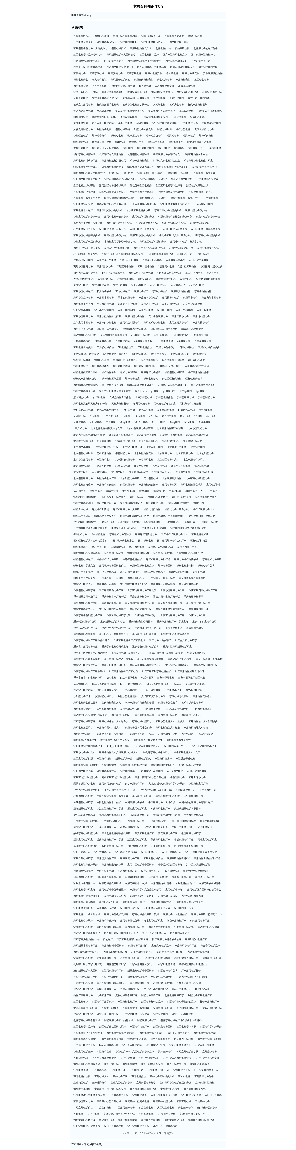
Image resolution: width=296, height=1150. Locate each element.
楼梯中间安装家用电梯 (123, 85)
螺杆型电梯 (164, 148)
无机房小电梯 (146, 409)
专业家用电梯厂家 (193, 796)
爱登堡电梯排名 (164, 397)
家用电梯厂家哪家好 (192, 895)
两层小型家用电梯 (83, 266)
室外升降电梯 (99, 1082)
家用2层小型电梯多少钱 (109, 210)
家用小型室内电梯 (104, 310)
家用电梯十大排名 (106, 908)
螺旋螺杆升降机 (100, 509)
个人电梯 (94, 416)
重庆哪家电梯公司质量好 (115, 646)
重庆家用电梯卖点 (139, 596)
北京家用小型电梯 (125, 441)
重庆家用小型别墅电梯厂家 (87, 615)
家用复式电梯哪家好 (112, 92)
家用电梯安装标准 (202, 696)
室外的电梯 (93, 1113)
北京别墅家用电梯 (83, 478)
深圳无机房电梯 (141, 403)
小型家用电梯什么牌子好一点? (156, 789)
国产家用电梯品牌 (144, 715)
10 (156, 1133)
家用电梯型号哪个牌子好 (157, 908)
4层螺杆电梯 (80, 534)
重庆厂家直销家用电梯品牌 (156, 671)
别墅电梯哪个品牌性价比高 (87, 54)
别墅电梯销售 (164, 129)
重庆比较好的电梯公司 (180, 659)
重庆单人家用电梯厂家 (170, 603)
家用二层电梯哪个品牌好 (140, 864)
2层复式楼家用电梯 (83, 279)
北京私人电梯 (122, 465)
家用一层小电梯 (146, 266)
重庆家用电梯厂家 (142, 796)
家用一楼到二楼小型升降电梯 (150, 777)
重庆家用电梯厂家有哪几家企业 (166, 652)
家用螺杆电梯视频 (150, 372)
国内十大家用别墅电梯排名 (87, 67)
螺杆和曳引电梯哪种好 (85, 497)
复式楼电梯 (213, 272)
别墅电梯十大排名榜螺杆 (153, 528)
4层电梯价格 (183, 341)
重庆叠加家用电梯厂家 (206, 665)
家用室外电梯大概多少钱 (164, 1095)
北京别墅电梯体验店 (197, 434)
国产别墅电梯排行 (200, 60)
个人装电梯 (172, 73)
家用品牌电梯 (138, 285)
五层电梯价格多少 (83, 347)
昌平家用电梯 (159, 465)
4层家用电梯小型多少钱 (207, 235)
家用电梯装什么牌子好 (85, 864)
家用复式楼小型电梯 (154, 322)
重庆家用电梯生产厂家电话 (123, 671)
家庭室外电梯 (184, 1101)
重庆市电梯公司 (197, 615)
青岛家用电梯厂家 (83, 827)
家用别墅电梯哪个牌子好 (112, 185)
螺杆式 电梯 (117, 135)
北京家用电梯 (164, 453)
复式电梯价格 (197, 117)
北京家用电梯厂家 (204, 472)
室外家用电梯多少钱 (195, 1088)
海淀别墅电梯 (201, 465)
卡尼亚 (213, 490)
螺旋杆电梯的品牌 (83, 571)
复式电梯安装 (80, 123)
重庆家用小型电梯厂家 (198, 603)
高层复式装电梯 (186, 85)
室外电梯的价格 (81, 1076)
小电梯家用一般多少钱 (85, 254)
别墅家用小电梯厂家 (108, 1014)
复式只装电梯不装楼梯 (85, 92)
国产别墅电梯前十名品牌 (86, 60)
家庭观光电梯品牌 (161, 945)
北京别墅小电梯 (81, 447)
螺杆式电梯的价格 (181, 497)
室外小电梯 (184, 1076)
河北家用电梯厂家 (153, 920)
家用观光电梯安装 (120, 79)
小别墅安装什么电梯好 (163, 578)
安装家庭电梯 (97, 73)
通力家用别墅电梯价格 (210, 1039)
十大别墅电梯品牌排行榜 (166, 814)
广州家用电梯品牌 (83, 983)
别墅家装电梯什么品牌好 (136, 1014)
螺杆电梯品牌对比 (179, 571)
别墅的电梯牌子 (110, 1008)
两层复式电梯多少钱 (187, 92)
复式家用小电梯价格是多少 (129, 110)
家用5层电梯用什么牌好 (86, 951)
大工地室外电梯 (165, 1107)
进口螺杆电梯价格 (140, 335)
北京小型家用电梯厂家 (85, 1008)
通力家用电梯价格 (137, 1039)
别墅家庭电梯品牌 (163, 1026)
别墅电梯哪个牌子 (186, 1026)
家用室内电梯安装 (143, 79)
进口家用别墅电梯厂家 (109, 877)
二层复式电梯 (179, 117)
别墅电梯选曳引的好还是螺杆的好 (188, 528)
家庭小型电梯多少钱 (115, 235)
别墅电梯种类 (127, 771)
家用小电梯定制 (126, 310)
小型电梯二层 (184, 254)
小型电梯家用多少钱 (84, 229)
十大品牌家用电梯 (203, 204)
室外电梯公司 (118, 1070)
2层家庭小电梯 (166, 266)
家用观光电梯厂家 (106, 858)
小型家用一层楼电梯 (211, 266)
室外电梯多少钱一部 (184, 1070)
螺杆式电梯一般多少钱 (177, 509)
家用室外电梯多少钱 (138, 1126)
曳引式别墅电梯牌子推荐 (187, 808)
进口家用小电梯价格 (103, 123)
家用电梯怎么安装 (167, 702)
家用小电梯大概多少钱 (175, 229)
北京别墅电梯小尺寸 (168, 459)
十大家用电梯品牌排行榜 (143, 204)
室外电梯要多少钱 (118, 1095)
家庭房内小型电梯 (148, 297)
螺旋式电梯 (173, 135)
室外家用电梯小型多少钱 (143, 1088)
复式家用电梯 (80, 285)
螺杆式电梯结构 (121, 366)
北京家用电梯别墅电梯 (197, 478)
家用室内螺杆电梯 (187, 546)
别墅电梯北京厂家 (106, 478)
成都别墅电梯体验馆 (138, 154)
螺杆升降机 (199, 503)
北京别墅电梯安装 (143, 453)
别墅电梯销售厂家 (139, 1026)
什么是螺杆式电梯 (171, 378)
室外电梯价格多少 (200, 1064)
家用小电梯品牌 (202, 291)
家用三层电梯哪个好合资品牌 (201, 852)
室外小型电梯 (111, 1064)
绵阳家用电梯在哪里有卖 (166, 154)
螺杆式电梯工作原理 (173, 360)
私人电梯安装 (99, 79)
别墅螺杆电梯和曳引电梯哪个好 (90, 528)
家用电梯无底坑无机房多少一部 (90, 403)
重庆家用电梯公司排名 (114, 665)
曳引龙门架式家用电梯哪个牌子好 (166, 783)
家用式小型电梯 (149, 303)
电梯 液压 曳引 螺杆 (170, 366)
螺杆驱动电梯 (134, 135)
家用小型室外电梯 (83, 297)
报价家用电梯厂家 (209, 1001)
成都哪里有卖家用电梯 (111, 154)
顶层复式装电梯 (128, 117)
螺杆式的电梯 (206, 135)
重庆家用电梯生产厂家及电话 (129, 640)
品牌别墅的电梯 (105, 870)
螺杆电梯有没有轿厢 (112, 384)
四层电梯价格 (139, 353)
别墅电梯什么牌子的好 (121, 173)
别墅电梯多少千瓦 (150, 36)
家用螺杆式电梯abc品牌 (160, 546)
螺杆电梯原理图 (128, 372)
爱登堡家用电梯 (185, 397)
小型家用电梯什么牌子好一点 (120, 789)
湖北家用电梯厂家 (83, 927)
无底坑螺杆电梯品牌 (129, 522)
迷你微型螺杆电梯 (101, 141)
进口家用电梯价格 (195, 684)
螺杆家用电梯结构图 (199, 372)
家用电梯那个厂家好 (136, 883)
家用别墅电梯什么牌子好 (205, 166)
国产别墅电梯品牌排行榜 (120, 67)
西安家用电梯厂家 (167, 833)
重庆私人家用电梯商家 (85, 646)
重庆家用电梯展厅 (193, 596)
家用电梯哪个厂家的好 (142, 895)
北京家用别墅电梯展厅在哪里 (89, 434)
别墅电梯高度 (195, 36)
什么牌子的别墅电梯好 (184, 821)
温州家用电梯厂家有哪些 (110, 839)
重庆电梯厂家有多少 (145, 615)
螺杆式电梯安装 (156, 141)
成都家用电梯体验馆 (84, 154)
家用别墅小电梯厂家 (196, 939)
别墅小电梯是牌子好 (112, 976)
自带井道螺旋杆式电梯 (199, 141)
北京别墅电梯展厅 (146, 434)
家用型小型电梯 (105, 297)
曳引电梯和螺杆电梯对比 (202, 515)
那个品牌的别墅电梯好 (198, 864)
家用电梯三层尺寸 (83, 727)
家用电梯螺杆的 (199, 534)
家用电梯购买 (169, 484)
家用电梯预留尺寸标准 (168, 727)
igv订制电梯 (99, 397)
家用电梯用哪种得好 (162, 902)
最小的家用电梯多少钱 (138, 210)
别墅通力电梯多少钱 (84, 1045)
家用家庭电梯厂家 (130, 858)
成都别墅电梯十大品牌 (85, 970)
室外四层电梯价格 (204, 1076)
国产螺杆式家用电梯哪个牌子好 (121, 933)
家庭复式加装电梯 (137, 92)
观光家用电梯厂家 (83, 989)
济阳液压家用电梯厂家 (115, 951)
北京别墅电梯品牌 (130, 478)
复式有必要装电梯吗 (108, 104)
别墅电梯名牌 (80, 1001)
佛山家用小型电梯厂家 (156, 989)
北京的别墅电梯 (205, 453)
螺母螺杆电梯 (136, 141)
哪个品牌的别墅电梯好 (170, 864)
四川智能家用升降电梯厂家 (188, 846)
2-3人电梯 (189, 422)
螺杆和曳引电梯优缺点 (114, 497)
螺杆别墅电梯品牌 (83, 559)
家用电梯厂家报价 (137, 945)
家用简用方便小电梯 (110, 783)
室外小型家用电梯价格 (104, 1057)
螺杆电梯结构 (151, 378)
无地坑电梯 (79, 422)
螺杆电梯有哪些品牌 (84, 565)
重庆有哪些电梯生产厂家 (133, 584)
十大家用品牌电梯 (111, 821)
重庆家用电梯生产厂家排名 (118, 659)
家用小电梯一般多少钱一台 (144, 229)
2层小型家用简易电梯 (113, 272)
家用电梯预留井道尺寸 (179, 740)
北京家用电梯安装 (162, 472)
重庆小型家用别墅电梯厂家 (177, 646)
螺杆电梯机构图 (198, 540)
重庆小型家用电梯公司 (172, 590)
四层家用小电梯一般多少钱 (87, 222)
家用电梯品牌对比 (185, 883)
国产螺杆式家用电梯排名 (174, 534)
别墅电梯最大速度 (174, 36)
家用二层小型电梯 (106, 260)
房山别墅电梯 (151, 478)
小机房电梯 (129, 409)
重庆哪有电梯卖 (194, 627)
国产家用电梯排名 (121, 715)
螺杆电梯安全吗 (193, 378)
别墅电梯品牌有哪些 (84, 185)
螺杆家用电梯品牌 (113, 553)
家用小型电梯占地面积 (109, 316)
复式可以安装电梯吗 (192, 702)
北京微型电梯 (183, 472)
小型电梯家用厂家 (198, 783)
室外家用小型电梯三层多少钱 (175, 1082)
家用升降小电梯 (197, 777)
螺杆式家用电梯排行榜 (158, 559)
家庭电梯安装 (80, 85)
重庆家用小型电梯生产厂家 (139, 603)
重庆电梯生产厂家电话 (114, 596)
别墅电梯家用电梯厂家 (200, 995)
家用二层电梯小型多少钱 (167, 210)
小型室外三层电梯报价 (165, 1126)
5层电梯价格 (161, 335)
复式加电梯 (159, 104)
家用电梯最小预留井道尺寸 (148, 740)
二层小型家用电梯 (83, 260)
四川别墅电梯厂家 (137, 846)
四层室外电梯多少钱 (187, 1051)
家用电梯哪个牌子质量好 (112, 889)
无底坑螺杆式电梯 (204, 129)
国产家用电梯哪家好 (84, 721)
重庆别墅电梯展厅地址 (85, 603)
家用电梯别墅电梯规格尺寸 (87, 746)
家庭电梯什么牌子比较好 (170, 951)
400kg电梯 (139, 416)
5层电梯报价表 (126, 347)
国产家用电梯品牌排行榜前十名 (90, 715)
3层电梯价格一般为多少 (115, 353)
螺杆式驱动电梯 (154, 135)
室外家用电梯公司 (170, 1088)
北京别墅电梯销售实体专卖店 (106, 428)
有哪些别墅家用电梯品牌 (171, 191)
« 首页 (126, 1133)
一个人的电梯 (110, 416)
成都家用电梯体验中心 (196, 154)
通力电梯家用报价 (155, 1045)
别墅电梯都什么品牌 (152, 1001)
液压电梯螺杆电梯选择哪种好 (169, 515)
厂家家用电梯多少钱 (141, 964)
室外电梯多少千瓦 (208, 1070)
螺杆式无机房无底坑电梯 (105, 148)
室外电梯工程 (136, 1070)
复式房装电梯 (176, 104)
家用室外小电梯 (81, 310)
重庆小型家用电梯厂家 (168, 796)
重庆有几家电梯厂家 (186, 640)
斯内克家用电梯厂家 (112, 846)
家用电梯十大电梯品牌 (175, 914)
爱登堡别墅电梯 (206, 397)
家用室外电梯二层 (113, 1126)
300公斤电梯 (158, 422)
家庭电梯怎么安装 (179, 696)
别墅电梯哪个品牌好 (207, 179)
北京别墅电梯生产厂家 (106, 447)
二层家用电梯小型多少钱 (160, 254)
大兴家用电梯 (80, 472)
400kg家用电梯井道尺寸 (119, 746)
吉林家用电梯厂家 (130, 958)
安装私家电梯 (164, 79)
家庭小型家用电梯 (192, 303)
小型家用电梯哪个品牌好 (86, 789)
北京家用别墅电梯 (83, 441)
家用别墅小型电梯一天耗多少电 (90, 48)
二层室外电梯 (104, 1107)
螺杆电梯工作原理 (111, 378)
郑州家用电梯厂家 (160, 808)
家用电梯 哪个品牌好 (113, 945)
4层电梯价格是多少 (144, 341)
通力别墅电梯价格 (160, 1039)
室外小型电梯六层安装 (207, 1057)
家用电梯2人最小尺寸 (84, 740)
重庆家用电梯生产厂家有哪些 (89, 671)
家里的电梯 (199, 571)
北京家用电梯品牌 (138, 472)
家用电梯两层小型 (175, 260)
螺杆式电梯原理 (81, 360)
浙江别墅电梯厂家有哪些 (110, 808)
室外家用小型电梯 (204, 1082)
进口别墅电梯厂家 (83, 877)
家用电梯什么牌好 (106, 920)
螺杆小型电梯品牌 (106, 571)
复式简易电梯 (104, 110)
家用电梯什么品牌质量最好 (121, 1032)
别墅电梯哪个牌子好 (211, 1026)
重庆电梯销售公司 (198, 609)
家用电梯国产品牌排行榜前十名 (204, 889)
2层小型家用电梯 (187, 266)
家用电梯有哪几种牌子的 (190, 902)
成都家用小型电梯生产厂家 (198, 160)
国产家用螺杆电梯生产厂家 (171, 540)
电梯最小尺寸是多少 (84, 578)
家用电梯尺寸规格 (167, 733)
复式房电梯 (186, 279)
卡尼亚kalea (175, 490)
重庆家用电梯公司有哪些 (112, 609)
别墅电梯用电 (101, 36)
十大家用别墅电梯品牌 (85, 821)
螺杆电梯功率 (80, 366)
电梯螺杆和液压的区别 (123, 528)
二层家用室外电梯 (125, 1107)
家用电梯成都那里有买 (114, 160)
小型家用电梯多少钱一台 (86, 216)
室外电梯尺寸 (101, 1076)
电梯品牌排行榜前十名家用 (111, 204)
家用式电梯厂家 (102, 852)
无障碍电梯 (204, 422)
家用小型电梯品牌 (83, 291)
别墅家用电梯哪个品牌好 (169, 185)
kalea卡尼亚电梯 (128, 677)
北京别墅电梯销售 (83, 453)
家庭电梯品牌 (159, 291)
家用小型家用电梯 (83, 316)
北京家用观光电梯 (171, 478)
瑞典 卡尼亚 (96, 490)
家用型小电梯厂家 (181, 877)
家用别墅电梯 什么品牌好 (153, 198)
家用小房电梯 (204, 310)
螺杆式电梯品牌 (206, 565)
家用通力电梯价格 (132, 1045)
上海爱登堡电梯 (143, 397)
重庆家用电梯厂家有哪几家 (174, 634)
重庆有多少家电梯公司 (204, 621)
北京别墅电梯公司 (192, 441)
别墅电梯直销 (122, 129)
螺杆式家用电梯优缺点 (85, 378)
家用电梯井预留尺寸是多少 (114, 740)
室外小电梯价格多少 (180, 1045)
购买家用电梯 (127, 484)
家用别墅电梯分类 (83, 771)
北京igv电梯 (185, 391)
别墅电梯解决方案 (106, 771)
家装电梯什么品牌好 (110, 883)
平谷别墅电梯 (122, 453)
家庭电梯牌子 (178, 285)
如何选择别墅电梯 (83, 129)
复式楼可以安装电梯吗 (153, 696)
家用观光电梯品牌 (180, 291)
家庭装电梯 (79, 73)
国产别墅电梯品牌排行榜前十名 (144, 60)
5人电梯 (126, 416)
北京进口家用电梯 (125, 459)
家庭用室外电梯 (213, 1095)
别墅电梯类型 (104, 758)
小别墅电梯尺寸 (81, 696)
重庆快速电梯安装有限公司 (170, 609)
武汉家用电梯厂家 (144, 833)
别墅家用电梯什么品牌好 (153, 179)
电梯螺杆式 (189, 522)
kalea (203, 490)
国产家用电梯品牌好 (208, 927)
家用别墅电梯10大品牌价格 (121, 54)
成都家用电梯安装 (139, 160)
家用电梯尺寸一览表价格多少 (197, 733)
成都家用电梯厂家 (212, 958)
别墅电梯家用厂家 (174, 995)
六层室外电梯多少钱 (84, 1120)
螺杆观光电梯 (80, 141)
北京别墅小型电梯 (148, 441)
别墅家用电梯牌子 (146, 1020)
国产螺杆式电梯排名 (123, 540)
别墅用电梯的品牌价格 (206, 48)
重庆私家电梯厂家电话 (119, 615)
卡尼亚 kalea (128, 490)
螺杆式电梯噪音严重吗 (203, 384)
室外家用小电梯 (81, 1088)
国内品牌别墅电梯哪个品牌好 (120, 198)
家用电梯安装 (183, 79)
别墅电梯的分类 (123, 758)
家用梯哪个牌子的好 (126, 852)
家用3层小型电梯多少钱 (116, 247)
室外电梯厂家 (120, 1076)
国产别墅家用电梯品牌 (175, 54)
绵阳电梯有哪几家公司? (140, 166)
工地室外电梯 (202, 1101)
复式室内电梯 (120, 285)
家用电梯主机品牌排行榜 (207, 858)
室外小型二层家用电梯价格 (176, 1057)
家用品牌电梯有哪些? (178, 858)
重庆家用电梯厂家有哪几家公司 (128, 652)
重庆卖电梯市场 (173, 627)
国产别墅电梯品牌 (208, 67)
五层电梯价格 (122, 341)
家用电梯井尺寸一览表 (142, 733)
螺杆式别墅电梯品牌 (154, 571)
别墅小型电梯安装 (137, 578)
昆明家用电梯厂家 (158, 877)
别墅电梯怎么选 (189, 123)
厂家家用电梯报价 (191, 970)
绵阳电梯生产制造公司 (85, 166)
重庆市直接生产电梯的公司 (87, 677)
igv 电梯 (200, 391)
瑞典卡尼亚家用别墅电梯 (191, 677)
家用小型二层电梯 (198, 260)
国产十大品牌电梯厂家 (154, 933)
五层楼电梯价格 (202, 341)
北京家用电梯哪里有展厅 (170, 428)
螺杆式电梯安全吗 (83, 503)
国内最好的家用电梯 (159, 927)
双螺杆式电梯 (80, 148)
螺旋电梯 (179, 148)
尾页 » (170, 1133)
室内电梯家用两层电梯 (151, 771)
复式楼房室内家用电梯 (208, 279)
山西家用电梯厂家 (134, 821)
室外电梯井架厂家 (176, 1064)
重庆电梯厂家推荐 (106, 584)
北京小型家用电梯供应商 (139, 428)
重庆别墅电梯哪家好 (84, 590)
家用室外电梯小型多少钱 (86, 1126)
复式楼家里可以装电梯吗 (161, 110)
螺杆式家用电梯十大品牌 (126, 509)
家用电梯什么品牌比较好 (145, 914)
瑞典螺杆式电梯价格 (192, 328)
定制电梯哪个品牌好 (126, 995)
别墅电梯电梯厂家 (127, 1001)
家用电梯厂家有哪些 (84, 902)
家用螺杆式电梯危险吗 (85, 384)
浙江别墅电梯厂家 (83, 808)
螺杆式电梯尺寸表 (106, 503)
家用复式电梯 (145, 279)
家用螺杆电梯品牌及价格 (112, 565)
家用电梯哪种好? (174, 889)
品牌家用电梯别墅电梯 (85, 833)
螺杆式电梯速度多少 (105, 515)
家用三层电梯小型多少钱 (153, 241)
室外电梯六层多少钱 (152, 1064)
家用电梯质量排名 (83, 908)
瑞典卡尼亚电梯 (165, 677)
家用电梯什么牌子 (130, 920)
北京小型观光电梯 (197, 428)
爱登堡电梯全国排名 (120, 397)
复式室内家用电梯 (83, 104)
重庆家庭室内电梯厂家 (111, 590)
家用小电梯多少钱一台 (181, 247)
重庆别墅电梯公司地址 (112, 621)
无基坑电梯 (79, 416)
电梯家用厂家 (104, 995)
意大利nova (141, 391)
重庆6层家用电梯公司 (84, 621)
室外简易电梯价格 (146, 1082)
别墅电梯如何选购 (143, 129)
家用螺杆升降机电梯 (146, 534)
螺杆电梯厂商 (99, 546)
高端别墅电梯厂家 (181, 989)
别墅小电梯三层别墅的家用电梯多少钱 (122, 254)
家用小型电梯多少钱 (196, 210)
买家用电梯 (79, 490)
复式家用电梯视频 (197, 104)
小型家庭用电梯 (105, 303)
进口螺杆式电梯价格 (108, 328)
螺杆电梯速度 (132, 378)
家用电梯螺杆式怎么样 (197, 366)
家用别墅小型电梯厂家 (85, 945)
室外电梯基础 (99, 1070)
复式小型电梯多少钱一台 (136, 104)
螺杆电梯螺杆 (80, 546)
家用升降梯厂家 (81, 852)
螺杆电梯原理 (101, 360)
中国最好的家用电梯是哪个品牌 (196, 802)
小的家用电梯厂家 (185, 789)
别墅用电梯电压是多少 (153, 42)
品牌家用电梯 (196, 285)
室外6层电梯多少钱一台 (192, 1113)
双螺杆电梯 (108, 522)
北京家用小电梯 (154, 447)
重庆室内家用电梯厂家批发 (141, 590)
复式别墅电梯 (105, 279)
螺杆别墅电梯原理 (174, 372)
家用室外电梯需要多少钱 (201, 1120)
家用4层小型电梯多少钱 (119, 222)
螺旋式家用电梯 (152, 522)
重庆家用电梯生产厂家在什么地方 (91, 640)
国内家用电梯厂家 (134, 927)
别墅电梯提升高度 (179, 42)
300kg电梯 (174, 422)
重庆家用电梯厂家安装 (144, 634)
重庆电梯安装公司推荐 (141, 621)
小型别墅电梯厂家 (83, 796)
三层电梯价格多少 (165, 347)
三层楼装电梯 (201, 79)
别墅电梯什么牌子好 (204, 173)
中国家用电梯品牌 (134, 802)
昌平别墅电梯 (118, 472)
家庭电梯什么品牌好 (198, 951)
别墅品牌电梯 (160, 1014)
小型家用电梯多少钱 (147, 222)
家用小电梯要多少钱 (208, 247)
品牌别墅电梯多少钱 (183, 827)
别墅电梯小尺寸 (173, 690)
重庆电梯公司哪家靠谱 (163, 584)
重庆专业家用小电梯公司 (145, 646)
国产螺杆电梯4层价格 (84, 335)
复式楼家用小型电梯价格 (136, 98)
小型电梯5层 (202, 254)
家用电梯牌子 (141, 291)
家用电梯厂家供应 (167, 895)
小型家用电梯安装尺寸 (148, 746)
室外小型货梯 (127, 1057)
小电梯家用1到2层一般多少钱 (175, 235)
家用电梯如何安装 (130, 708)
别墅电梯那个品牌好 (84, 191)
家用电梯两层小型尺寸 (176, 746)
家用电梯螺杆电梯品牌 (186, 559)
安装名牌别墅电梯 (212, 1008)
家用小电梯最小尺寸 (84, 752)
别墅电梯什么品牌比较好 (112, 1026)
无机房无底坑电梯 (83, 409)
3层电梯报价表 (200, 335)
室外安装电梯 (146, 1113)
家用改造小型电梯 (130, 322)
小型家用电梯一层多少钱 (86, 241)
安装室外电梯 (185, 1107)
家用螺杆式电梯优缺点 (125, 360)
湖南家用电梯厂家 (83, 958)
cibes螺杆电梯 (98, 534)
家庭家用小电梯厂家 (186, 945)
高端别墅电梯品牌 (163, 983)
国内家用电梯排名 (191, 715)
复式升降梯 (159, 98)
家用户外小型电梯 (106, 322)
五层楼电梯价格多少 (209, 347)
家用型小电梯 (146, 310)
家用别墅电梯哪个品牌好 (86, 179)
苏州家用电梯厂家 (160, 839)
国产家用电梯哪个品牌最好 (166, 939)
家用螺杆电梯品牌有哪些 (86, 553)
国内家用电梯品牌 (202, 708)
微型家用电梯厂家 (191, 833)
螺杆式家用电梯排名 (203, 509)
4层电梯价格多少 (180, 353)
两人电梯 (185, 416)
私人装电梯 (145, 85)
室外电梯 (78, 1113)
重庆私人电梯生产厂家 (85, 627)
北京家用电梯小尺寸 (194, 459)
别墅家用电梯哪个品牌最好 (118, 1020)
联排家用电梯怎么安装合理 (139, 702)
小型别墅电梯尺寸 (104, 696)
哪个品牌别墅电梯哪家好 (196, 870)
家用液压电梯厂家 (204, 877)
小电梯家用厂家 (207, 789)
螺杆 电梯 (128, 148)
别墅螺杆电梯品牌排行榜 (190, 553)
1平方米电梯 (80, 428)
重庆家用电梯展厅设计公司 (189, 671)
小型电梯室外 (104, 1051)
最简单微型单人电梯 (84, 783)
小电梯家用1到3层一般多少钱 (120, 241)
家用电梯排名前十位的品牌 (174, 204)
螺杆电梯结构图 (100, 366)
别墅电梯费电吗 (128, 42)
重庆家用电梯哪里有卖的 (86, 659)
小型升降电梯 (177, 777)
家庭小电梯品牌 (158, 285)
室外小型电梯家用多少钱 (86, 1064)
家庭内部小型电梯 (211, 297)
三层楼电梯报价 (81, 341)
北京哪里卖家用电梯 (171, 434)
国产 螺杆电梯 (145, 540)
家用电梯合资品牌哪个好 (86, 895)
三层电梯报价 (145, 347)
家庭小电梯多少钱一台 (208, 216)
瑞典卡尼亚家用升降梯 (104, 684)
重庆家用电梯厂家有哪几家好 (172, 621)
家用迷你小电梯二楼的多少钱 (186, 241)
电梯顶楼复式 (80, 117)
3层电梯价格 (199, 353)
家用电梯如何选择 (83, 484)
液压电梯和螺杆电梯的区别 (134, 515)
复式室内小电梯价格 (199, 98)
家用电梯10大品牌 (83, 204)
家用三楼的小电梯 (179, 322)
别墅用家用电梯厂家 (112, 970)
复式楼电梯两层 (100, 285)
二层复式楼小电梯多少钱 (154, 117)
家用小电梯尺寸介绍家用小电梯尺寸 (118, 752)
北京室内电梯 (104, 465)
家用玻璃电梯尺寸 (83, 733)
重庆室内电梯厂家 (111, 603)
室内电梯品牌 (122, 291)
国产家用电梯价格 (83, 690)
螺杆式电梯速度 (196, 360)
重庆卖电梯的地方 (196, 652)
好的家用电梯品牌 (184, 927)
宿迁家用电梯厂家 (184, 839)
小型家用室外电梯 (204, 1045)
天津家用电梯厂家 (207, 839)
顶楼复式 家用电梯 (166, 279)
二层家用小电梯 (125, 266)
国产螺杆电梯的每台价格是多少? (90, 540)
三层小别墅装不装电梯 (111, 578)
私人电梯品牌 (104, 291)
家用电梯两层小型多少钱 (112, 229)
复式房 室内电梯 (194, 272)
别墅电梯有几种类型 (190, 765)
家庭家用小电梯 (170, 303)
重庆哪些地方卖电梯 (84, 634)
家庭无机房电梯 (165, 409)
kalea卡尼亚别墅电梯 (131, 684)
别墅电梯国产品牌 (149, 54)
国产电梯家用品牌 (179, 933)
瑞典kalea (144, 490)
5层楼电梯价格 (159, 353)
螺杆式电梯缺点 (149, 360)
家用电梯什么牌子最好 (152, 1032)
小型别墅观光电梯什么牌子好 (112, 796)
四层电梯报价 (186, 347)
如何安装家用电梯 (106, 708)
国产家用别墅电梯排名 (203, 54)
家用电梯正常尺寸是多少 (138, 727)
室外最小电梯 (209, 1051)
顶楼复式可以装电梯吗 (104, 117)
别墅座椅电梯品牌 (167, 970)
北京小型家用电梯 (83, 459)
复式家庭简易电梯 (83, 110)
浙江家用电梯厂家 (137, 808)
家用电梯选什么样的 (191, 484)
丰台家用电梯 (146, 459)
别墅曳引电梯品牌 (137, 976)
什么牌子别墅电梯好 (141, 185)
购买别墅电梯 (125, 123)
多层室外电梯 (146, 1107)
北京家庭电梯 (104, 441)
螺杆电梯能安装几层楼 (85, 372)
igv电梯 (154, 391)
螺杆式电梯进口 (81, 515)
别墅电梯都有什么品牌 (142, 191)
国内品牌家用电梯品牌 (177, 708)
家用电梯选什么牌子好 (135, 902)
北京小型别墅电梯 (180, 465)
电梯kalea (176, 684)
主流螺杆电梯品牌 (132, 559)
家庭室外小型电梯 (163, 1101)
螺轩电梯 (120, 141)
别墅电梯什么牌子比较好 (150, 173)
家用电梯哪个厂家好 (84, 889)
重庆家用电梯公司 (83, 584)
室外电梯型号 (130, 1064)
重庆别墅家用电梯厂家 (85, 596)
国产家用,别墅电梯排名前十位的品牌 (93, 939)
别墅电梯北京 (104, 459)
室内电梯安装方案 (111, 702)
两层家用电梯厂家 (127, 870)
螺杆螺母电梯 (99, 135)
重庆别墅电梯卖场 (188, 584)
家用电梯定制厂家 (109, 902)
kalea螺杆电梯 (80, 684)
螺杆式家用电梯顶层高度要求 (115, 391)
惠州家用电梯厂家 (106, 958)
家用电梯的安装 (190, 73)
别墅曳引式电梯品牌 (162, 976)
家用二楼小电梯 (180, 316)
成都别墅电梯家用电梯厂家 (193, 964)
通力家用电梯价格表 (112, 1039)
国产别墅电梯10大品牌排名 (111, 983)
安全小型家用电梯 (158, 316)
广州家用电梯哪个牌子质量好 (192, 976)
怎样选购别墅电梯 (211, 123)
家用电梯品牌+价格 (161, 883)
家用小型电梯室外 (127, 1120)
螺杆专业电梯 (80, 509)
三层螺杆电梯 (214, 148)
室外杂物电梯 (80, 1057)
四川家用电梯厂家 (160, 846)
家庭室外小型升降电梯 (109, 1101)
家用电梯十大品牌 (83, 210)
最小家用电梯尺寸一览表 (187, 752)
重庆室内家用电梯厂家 (172, 615)
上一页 (133, 1133)
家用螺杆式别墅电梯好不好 (172, 384)
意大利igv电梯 (81, 397)
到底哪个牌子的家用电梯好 (87, 964)
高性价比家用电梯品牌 (189, 983)
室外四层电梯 (80, 1082)
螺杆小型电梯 (183, 129)
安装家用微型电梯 (213, 73)
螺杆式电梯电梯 (145, 148)
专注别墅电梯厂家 (83, 802)
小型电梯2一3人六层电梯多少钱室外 (134, 1051)
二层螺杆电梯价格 (208, 522)
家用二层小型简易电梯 (141, 272)
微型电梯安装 (80, 79)
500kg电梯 (124, 422)
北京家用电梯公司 (132, 447)
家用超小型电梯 (201, 316)
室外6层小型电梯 (166, 1113)
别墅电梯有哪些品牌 (197, 185)
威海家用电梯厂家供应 (85, 846)
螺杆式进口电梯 (152, 509)
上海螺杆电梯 (172, 522)
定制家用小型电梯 (83, 322)
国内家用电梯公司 (167, 715)
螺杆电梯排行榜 (185, 565)
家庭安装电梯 (115, 73)
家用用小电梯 (164, 310)
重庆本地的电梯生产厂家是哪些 (90, 652)
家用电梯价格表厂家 (115, 895)
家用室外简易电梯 (174, 1120)
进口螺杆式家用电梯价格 (164, 328)
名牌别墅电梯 (172, 870)
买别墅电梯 (142, 123)
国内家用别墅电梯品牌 (182, 67)
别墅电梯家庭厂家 (150, 995)
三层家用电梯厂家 (106, 827)
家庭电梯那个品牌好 (142, 951)
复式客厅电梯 (186, 110)
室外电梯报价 (138, 1076)
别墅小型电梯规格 (127, 696)
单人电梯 (110, 422)
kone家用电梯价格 (108, 1045)
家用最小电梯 (190, 297)
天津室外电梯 (165, 1051)
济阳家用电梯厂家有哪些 (157, 958)
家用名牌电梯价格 (153, 858)
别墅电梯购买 (104, 129)
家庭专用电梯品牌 (210, 945)
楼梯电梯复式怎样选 (162, 92)
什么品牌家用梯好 (209, 821)
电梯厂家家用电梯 (83, 995)
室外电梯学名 (139, 1095)
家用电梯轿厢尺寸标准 (196, 727)
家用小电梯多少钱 (199, 222)
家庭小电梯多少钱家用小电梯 (149, 247)
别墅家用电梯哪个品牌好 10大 (120, 179)
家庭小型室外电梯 (83, 1101)
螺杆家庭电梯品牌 (163, 553)
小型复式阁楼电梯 (212, 92)
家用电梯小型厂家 (130, 908)
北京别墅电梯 (197, 447)
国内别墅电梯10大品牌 (109, 927)
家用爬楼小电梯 (201, 322)
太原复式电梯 (80, 98)
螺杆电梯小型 (176, 141)
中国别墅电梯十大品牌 (109, 802)
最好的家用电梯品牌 (178, 1032)
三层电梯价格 (165, 341)
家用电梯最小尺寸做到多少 (203, 721)
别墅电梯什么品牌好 (178, 173)
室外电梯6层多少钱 (207, 1107)
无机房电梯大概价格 (190, 403)
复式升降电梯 (176, 98)
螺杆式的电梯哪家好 (131, 503)
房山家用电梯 (104, 453)
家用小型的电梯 (184, 310)
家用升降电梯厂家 (83, 858)
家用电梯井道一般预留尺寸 (111, 733)
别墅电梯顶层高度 (83, 42)
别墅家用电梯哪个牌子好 (86, 1020)
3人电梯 (210, 416)
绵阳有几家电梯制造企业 (166, 160)
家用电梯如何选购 (106, 484)
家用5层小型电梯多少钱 (142, 235)
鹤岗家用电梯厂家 (200, 920)
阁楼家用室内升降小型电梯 (116, 777)
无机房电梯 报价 (120, 403)
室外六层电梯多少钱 (121, 1082)
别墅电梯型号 (109, 765)
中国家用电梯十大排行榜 (161, 802)
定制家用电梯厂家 (106, 989)
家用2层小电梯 (105, 266)
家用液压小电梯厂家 (84, 883)
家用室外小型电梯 (150, 1120)
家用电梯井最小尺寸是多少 (113, 721)
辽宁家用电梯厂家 (150, 870)
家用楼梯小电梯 (170, 297)
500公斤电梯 (141, 422)
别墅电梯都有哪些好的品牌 (181, 1001)
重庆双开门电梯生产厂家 (148, 627)
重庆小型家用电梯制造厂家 (116, 627)
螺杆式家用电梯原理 (145, 366)
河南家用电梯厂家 (176, 920)
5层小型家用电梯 (129, 260)
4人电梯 (198, 416)
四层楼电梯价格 (102, 341)
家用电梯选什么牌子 (185, 908)
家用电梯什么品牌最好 (206, 1032)
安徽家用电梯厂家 (163, 1008)
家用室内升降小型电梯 (85, 777)
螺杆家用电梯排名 (130, 571)
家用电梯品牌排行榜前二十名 (207, 914)
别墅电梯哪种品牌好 (84, 1026)
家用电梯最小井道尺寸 (109, 727)
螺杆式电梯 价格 (155, 503)
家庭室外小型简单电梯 (137, 1101)
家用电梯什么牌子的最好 (86, 914)
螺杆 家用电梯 (136, 546)
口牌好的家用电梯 (134, 877)
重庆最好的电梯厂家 (141, 609)
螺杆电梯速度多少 (158, 497)
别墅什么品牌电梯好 (183, 1014)
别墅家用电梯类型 (83, 758)
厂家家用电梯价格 (165, 964)
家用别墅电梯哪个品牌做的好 (89, 173)
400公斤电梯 (205, 409)
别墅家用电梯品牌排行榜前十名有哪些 (181, 1020)
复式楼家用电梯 (125, 279)
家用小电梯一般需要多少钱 (205, 229)
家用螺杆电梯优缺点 (120, 534)
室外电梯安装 (99, 85)
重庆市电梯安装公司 (84, 609)
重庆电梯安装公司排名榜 (209, 659)
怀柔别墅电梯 (141, 465)
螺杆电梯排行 (137, 497)
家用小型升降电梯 (196, 771)
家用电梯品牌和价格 (210, 883)
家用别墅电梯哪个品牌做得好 (172, 166)
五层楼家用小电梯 (152, 260)
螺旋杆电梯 (189, 135)
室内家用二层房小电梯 (169, 272)
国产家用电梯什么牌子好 (86, 933)
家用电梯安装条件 (83, 708)
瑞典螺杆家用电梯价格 (135, 328)
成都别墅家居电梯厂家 (186, 958)
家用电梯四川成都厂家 (85, 160)
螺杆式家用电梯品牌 (138, 553)
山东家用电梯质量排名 (156, 827)
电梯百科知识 (94, 1144)
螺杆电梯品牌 (165, 565)
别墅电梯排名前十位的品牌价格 (172, 48)
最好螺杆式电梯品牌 (108, 559)
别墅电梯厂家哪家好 (103, 1001)
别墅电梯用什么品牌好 (201, 191)
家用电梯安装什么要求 (85, 702)
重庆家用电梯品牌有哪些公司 (145, 665)
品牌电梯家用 (205, 827)
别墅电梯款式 (143, 758)
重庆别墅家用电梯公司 (177, 665)
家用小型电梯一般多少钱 (86, 247)
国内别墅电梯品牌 (113, 60)
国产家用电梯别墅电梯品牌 (151, 67)
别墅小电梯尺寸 (131, 690)
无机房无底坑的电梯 (108, 409)
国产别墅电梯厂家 (139, 983)
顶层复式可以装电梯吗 (210, 110)
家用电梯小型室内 (83, 303)
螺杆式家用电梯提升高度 (140, 384)
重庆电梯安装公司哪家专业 (113, 634)
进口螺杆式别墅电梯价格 (113, 335)
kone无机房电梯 (186, 409)
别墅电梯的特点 (81, 36)
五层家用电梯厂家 (137, 839)
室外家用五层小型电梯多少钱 (110, 1088)
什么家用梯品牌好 (158, 821)
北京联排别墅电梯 (176, 447)
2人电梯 (153, 416)
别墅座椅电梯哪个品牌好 (140, 970)
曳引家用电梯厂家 (134, 783)
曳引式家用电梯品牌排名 (112, 814)
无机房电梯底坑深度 (165, 403)
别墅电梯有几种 (163, 758)
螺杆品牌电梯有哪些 (178, 503)
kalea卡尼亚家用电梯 (157, 684)
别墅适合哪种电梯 (185, 758)
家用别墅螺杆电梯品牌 (142, 565)
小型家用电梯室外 (83, 1051)
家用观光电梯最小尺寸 (204, 746)
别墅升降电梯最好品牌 (85, 976)
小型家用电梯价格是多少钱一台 (175, 216)
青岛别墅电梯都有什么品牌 (116, 833)
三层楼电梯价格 (105, 347)
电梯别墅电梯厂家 (116, 964)
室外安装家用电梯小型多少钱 (119, 1113)
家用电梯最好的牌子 (112, 864)
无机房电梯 (96, 422)
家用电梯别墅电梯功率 (125, 36)
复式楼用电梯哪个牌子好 (105, 98)
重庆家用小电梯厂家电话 (166, 596)
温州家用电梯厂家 (83, 839)
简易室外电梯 (106, 1120)
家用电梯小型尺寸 (142, 721)
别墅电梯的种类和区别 (163, 765)
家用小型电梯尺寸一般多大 (170, 721)
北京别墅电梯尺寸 (83, 465)
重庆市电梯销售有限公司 (150, 659)
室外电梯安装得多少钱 (162, 1076)
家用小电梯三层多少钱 (174, 222)
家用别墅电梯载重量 (141, 48)
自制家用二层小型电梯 (85, 272)
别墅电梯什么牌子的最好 (86, 198)
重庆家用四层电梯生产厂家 (203, 590)
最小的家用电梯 (126, 297)
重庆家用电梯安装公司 (85, 665)
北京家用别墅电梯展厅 (121, 434)
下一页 (162, 1133)
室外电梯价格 (80, 1070)
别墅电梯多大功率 (106, 42)
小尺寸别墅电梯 (152, 690)
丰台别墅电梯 (99, 472)
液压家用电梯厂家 (139, 814)
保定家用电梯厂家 (83, 1014)
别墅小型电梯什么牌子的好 (185, 198)
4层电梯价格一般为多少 (86, 353)
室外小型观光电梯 (148, 1057)
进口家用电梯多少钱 (108, 690)
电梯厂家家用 (202, 989)
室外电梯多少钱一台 (158, 1070)
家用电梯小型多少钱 (143, 216)
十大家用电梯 (211, 198)
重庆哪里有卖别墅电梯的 (192, 578)
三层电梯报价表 (180, 335)
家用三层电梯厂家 (171, 852)
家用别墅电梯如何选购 (164, 123)
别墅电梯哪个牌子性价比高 (87, 1032)
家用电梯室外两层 (191, 1095)
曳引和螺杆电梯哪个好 (85, 522)
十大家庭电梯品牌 (193, 814)
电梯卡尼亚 (147, 677)
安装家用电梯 (134, 73)
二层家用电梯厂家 (130, 989)
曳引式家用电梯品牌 (84, 814)
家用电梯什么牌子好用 (116, 914)
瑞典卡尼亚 (112, 490)
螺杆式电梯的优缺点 (206, 497)
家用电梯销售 (213, 484)
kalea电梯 (111, 677)
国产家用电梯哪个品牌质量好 (132, 939)
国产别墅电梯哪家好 (176, 60)
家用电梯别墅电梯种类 (85, 765)
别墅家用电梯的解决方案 (133, 765)
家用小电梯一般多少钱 (116, 216)
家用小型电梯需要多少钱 (86, 235)
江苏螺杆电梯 (118, 546)
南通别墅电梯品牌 (83, 870)
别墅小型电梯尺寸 (195, 690)
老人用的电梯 (169, 416)
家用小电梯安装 (153, 73)
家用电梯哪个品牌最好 (85, 1039)
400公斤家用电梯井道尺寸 (156, 752)
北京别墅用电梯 (170, 441)
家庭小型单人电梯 (83, 328)
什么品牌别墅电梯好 (182, 179)
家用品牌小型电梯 (127, 303)
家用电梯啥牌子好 (83, 920)
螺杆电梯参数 (109, 372)
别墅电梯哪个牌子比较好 (112, 191)
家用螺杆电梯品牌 (212, 559)
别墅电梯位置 (118, 48)
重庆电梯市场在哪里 (160, 640)
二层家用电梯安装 (164, 85)
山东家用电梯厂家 (130, 827)
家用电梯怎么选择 (148, 484)
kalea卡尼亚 (159, 490)
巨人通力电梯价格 (184, 1039)
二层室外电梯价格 (83, 1107)
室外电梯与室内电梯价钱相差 (89, 1095)
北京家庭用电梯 (184, 453)
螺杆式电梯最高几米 (84, 391)
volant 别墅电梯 (175, 771)
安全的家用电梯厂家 (187, 1008)
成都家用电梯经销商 (112, 166)
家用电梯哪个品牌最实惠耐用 (145, 889)
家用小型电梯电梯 (134, 316)
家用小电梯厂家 (149, 852)
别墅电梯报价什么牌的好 (136, 1008)
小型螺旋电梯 (80, 135)
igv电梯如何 (168, 391)
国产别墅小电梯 (152, 708)
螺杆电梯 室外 (195, 148)
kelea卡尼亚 (191, 490)
